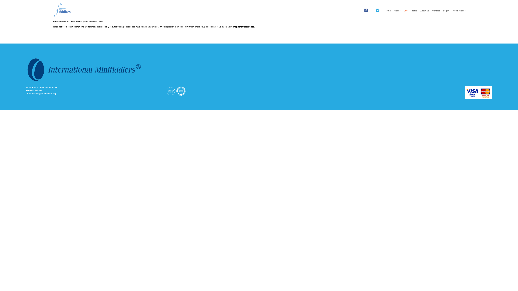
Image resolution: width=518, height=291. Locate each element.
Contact (436, 10)
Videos (397, 10)
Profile (414, 10)
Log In (446, 10)
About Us (424, 10)
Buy (406, 10)
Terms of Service (34, 90)
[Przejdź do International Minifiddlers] (62, 10)
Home (388, 10)
